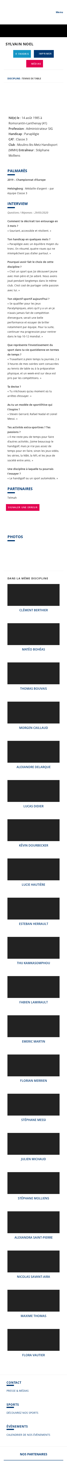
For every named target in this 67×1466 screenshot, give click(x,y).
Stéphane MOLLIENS (33, 1198)
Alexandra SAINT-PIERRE (34, 1237)
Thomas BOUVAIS (33, 689)
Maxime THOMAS (33, 1316)
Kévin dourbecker (33, 845)
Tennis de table (31, 78)
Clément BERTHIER (33, 610)
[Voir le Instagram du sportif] (9, 525)
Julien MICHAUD (33, 1159)
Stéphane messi (33, 1120)
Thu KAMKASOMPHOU (33, 963)
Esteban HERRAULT (33, 924)
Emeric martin (33, 1041)
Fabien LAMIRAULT (33, 1002)
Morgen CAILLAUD (33, 728)
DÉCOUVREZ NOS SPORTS (22, 1412)
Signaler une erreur (23, 507)
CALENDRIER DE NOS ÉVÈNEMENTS (28, 1435)
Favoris (23, 53)
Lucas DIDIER (33, 806)
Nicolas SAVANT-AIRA (33, 1277)
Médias (36, 63)
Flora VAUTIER (33, 1355)
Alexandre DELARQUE (34, 767)
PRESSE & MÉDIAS (18, 1390)
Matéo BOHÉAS (33, 649)
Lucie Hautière (33, 885)
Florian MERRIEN (33, 1081)
